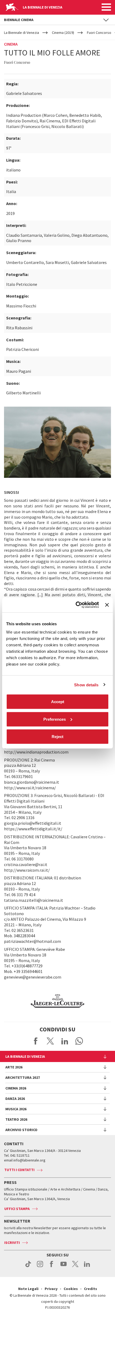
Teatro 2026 (16, 1119)
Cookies (71, 1288)
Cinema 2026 (15, 1088)
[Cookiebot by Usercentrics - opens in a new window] (75, 605)
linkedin (87, 1267)
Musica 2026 (15, 1109)
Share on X (50, 1041)
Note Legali (28, 1288)
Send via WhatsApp (79, 1041)
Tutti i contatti (19, 1169)
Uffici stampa (17, 1208)
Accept (57, 701)
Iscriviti (12, 1242)
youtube (63, 1267)
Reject (57, 736)
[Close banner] (107, 605)
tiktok (28, 1267)
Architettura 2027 (22, 1077)
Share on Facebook (36, 1041)
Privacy (51, 1288)
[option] (57, 1001)
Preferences (54, 719)
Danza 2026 (15, 1098)
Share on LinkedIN (65, 1041)
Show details (86, 684)
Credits (90, 1288)
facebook (51, 1267)
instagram (39, 1267)
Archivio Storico (21, 1129)
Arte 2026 (13, 1067)
